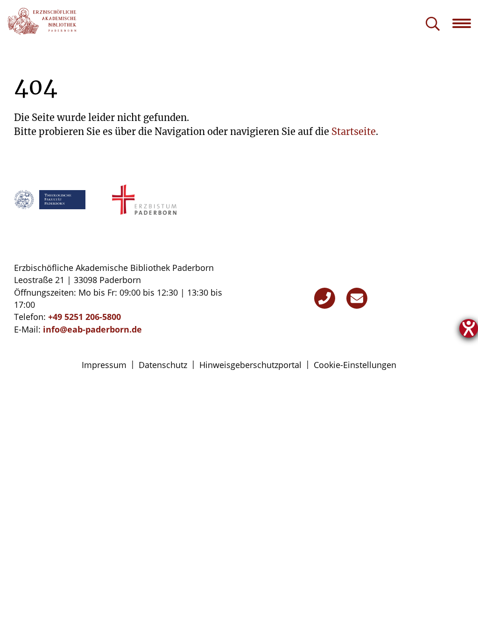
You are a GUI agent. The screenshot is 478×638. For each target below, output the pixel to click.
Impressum (104, 364)
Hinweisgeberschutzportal (250, 364)
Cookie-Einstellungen (355, 364)
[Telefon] (324, 298)
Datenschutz (163, 364)
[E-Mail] (356, 298)
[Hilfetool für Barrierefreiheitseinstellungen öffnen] (468, 328)
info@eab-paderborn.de (92, 329)
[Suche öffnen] (433, 24)
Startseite (353, 131)
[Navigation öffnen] (465, 23)
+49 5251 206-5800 (84, 316)
